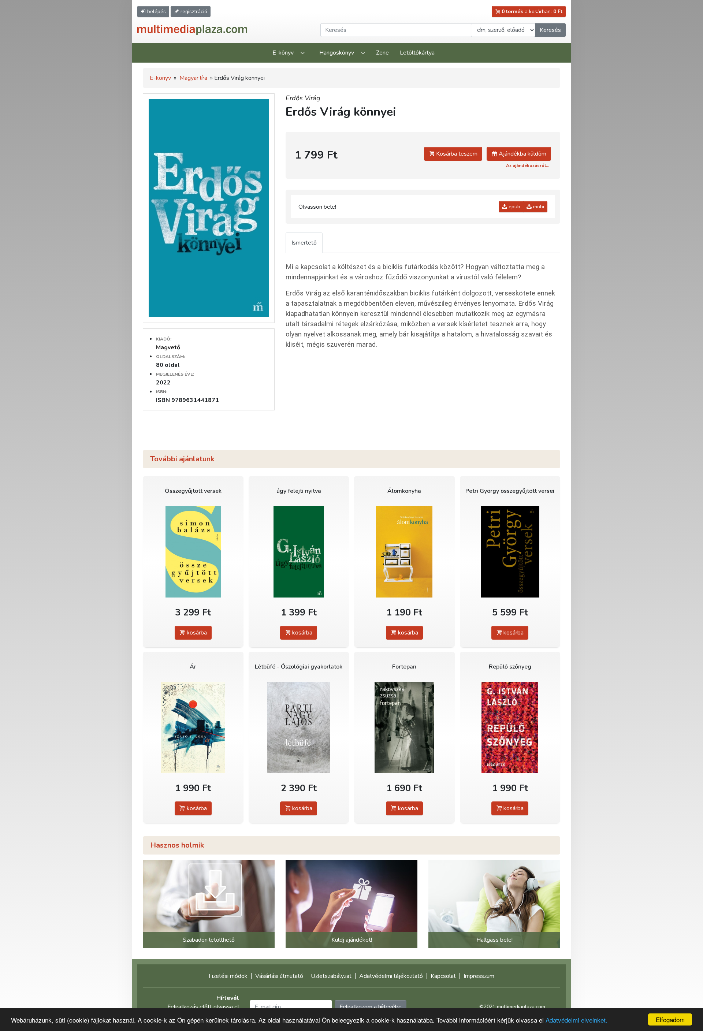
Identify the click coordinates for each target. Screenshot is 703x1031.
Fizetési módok (228, 976)
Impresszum (479, 976)
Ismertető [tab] (304, 243)
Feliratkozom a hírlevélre (370, 1007)
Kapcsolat (443, 976)
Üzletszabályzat (331, 976)
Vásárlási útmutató (279, 976)
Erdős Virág (303, 98)
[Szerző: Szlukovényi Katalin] (404, 552)
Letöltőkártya (417, 53)
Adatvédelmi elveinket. (576, 1019)
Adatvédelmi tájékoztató (391, 976)
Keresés (550, 30)
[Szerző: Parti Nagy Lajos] (299, 727)
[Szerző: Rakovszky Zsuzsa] (404, 727)
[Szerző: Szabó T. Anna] (193, 727)
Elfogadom (670, 1019)
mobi (538, 206)
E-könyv (283, 53)
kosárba (196, 633)
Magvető (168, 347)
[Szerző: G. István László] (299, 552)
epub (513, 206)
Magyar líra (193, 78)
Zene (382, 53)
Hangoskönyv (336, 53)
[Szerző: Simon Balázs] (193, 552)
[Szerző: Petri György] (510, 552)
